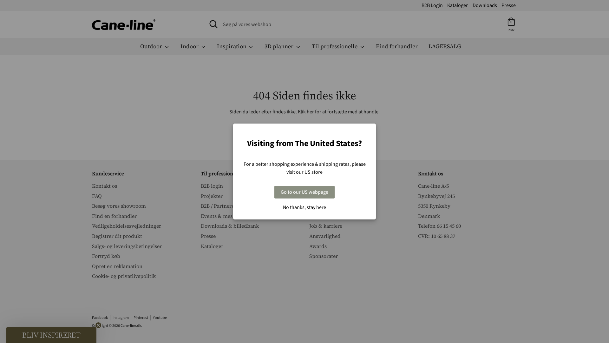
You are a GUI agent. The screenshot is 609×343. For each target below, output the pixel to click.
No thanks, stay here (304, 207)
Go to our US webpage (304, 192)
